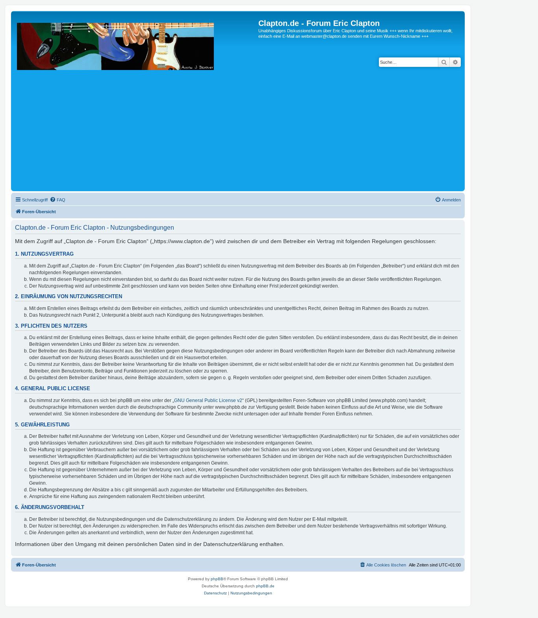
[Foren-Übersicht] (135, 104)
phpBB (217, 579)
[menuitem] (57, 200)
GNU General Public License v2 (208, 400)
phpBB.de (265, 586)
